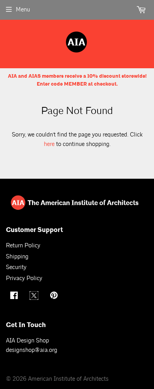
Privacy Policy (24, 278)
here (49, 144)
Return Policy (23, 245)
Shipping (17, 256)
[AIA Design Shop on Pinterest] (55, 296)
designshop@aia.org (31, 350)
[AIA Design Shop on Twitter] (35, 298)
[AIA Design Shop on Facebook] (15, 296)
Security (16, 267)
